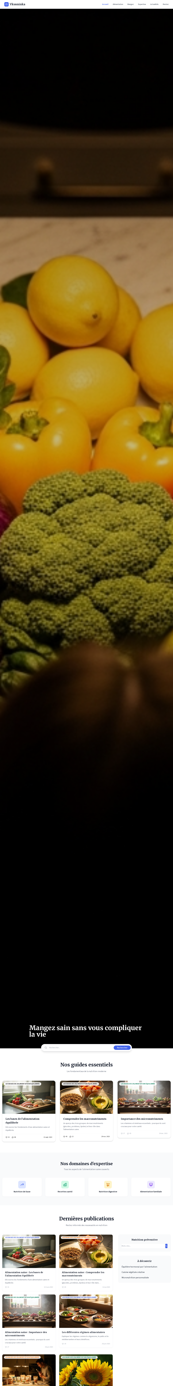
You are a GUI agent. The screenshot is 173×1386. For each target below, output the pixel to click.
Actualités (154, 4)
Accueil (105, 4)
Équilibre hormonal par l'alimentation (139, 1266)
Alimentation (118, 4)
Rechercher (122, 1047)
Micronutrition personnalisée (135, 1277)
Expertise (142, 4)
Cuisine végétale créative (133, 1272)
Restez (166, 4)
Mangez (130, 4)
